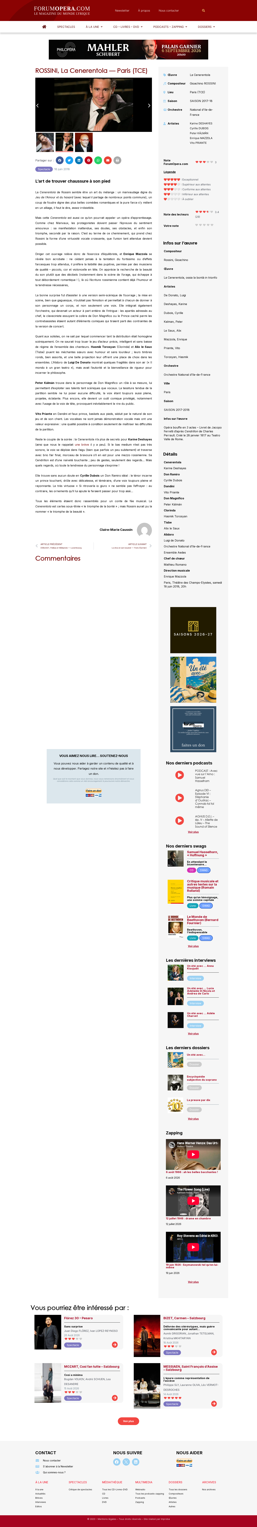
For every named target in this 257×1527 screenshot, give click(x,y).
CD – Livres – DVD (126, 27)
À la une (92, 27)
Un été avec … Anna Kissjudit (200, 967)
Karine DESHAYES (201, 123)
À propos (144, 10)
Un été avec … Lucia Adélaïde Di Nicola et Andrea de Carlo (201, 991)
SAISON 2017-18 (201, 101)
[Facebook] (116, 1462)
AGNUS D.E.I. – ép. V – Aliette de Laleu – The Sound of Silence (206, 821)
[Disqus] (93, 609)
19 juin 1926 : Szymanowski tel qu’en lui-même (192, 1266)
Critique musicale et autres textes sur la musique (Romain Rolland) (202, 885)
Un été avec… (196, 1054)
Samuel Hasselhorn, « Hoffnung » (202, 853)
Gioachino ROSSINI (203, 83)
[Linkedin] (135, 1462)
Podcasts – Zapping (168, 27)
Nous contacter (169, 10)
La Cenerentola (200, 75)
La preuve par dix (198, 1100)
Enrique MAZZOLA (201, 138)
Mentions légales (107, 1519)
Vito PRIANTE (198, 142)
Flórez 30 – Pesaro (78, 1318)
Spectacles (66, 27)
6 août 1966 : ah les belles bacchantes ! (192, 1172)
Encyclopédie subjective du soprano (202, 1078)
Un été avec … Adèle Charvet (201, 1015)
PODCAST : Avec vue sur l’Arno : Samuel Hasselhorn (206, 776)
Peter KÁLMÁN (199, 133)
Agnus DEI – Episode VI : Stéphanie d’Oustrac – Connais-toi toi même (204, 798)
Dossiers (205, 27)
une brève (82, 444)
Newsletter (122, 10)
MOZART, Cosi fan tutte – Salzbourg (91, 1366)
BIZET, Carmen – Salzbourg (184, 1318)
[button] (94, 27)
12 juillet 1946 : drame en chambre (188, 1218)
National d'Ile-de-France (201, 112)
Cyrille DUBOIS (199, 128)
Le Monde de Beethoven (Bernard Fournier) (202, 920)
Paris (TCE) (197, 92)
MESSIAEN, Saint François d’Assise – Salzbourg (190, 1368)
